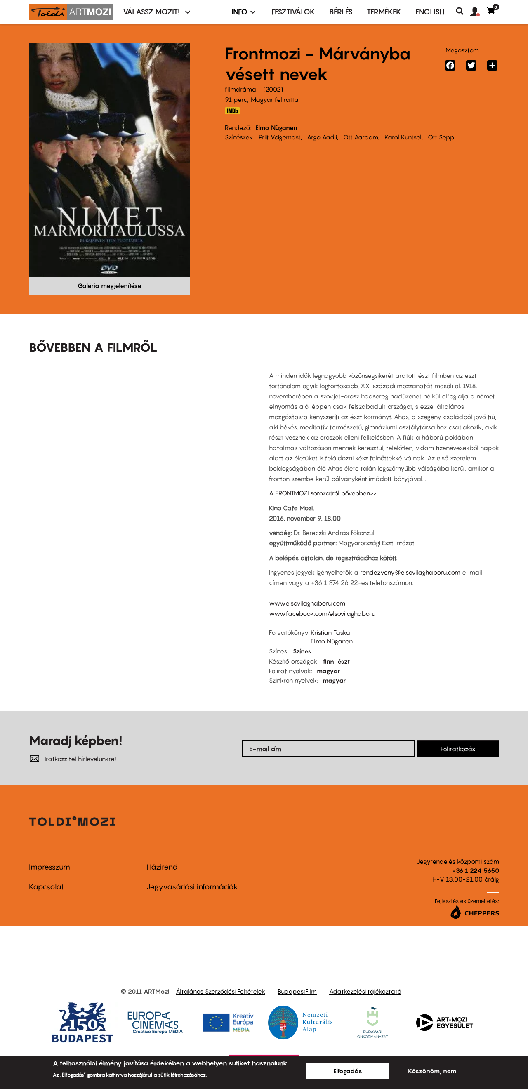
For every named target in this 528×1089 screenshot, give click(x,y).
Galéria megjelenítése (109, 285)
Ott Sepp (441, 137)
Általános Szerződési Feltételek (220, 991)
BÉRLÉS (341, 11)
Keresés (463, 11)
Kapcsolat (46, 886)
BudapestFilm (297, 991)
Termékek (384, 11)
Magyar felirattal (275, 99)
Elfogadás (347, 1071)
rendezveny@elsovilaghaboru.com (410, 572)
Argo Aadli (322, 137)
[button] (478, 12)
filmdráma (240, 89)
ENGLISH (430, 11)
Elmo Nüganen (276, 127)
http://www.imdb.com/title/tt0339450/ (232, 110)
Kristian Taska (330, 632)
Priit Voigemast (280, 137)
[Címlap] (71, 12)
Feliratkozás (458, 748)
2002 (273, 89)
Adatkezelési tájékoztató (365, 991)
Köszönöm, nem (432, 1071)
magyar (328, 670)
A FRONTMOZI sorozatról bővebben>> (323, 493)
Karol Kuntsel (403, 137)
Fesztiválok (293, 11)
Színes (302, 651)
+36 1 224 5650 (475, 870)
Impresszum (49, 867)
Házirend (162, 867)
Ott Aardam (360, 137)
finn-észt (336, 661)
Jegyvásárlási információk (192, 886)
